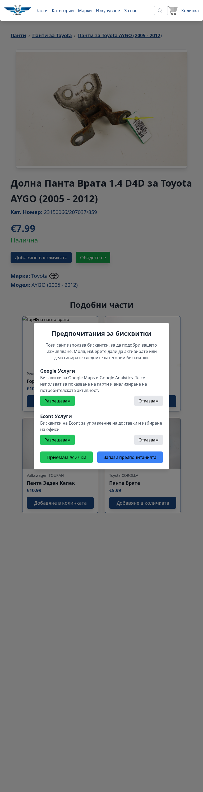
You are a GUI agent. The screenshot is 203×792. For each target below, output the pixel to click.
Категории (63, 10)
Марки (85, 10)
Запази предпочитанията (130, 457)
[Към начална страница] (17, 9)
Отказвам (149, 401)
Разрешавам (57, 401)
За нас (130, 10)
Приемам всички (66, 457)
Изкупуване (108, 10)
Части (41, 10)
